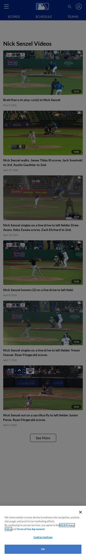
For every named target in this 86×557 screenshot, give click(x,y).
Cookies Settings (43, 537)
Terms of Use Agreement (30, 529)
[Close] (80, 512)
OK (43, 549)
